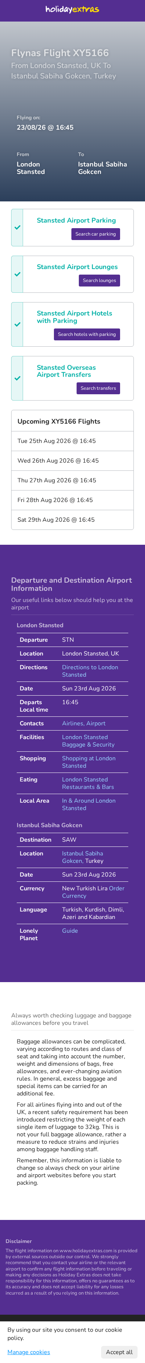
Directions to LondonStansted (90, 671)
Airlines (72, 723)
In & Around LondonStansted (89, 804)
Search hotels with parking (87, 334)
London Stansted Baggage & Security (88, 741)
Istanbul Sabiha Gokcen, (82, 857)
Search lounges (99, 280)
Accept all (119, 1352)
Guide (70, 931)
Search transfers (98, 388)
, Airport (94, 723)
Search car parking (95, 234)
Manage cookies (28, 1352)
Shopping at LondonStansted (89, 762)
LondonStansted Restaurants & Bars (88, 783)
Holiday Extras (72, 11)
